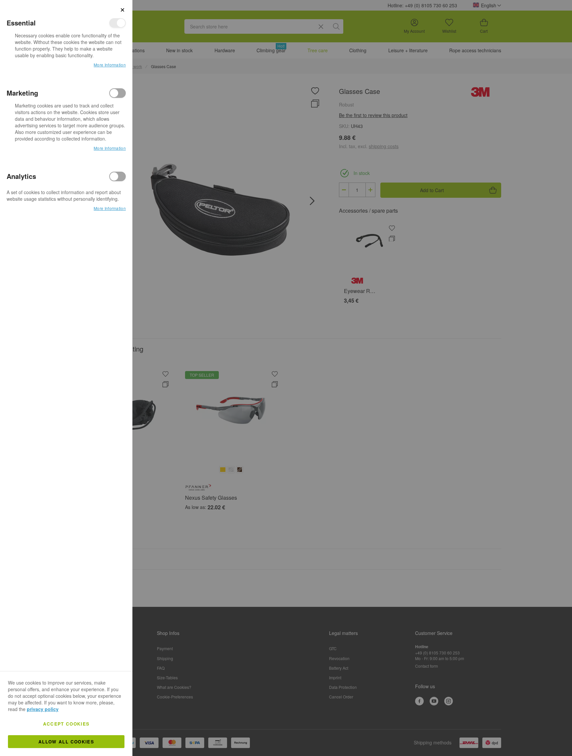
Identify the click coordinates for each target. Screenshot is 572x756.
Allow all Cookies (66, 741)
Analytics (117, 176)
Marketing (117, 93)
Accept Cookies (66, 724)
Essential (117, 23)
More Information (110, 64)
